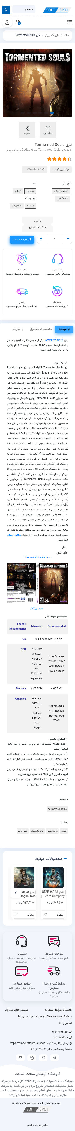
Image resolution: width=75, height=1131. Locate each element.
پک (34, 184)
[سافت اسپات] (37, 1109)
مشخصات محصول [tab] (41, 329)
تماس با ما (65, 1023)
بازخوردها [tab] (17, 329)
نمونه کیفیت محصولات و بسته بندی (51, 1016)
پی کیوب (58, 169)
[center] (6, 10)
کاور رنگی (66, 184)
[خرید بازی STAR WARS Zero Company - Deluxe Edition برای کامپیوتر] (53, 877)
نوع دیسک (30, 198)
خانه (66, 35)
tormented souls (57, 809)
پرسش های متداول (16, 1010)
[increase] (41, 239)
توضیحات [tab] (64, 329)
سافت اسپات (14, 535)
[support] (32, 1057)
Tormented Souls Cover (38, 558)
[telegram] (54, 1057)
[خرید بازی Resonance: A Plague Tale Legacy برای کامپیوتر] (23, 877)
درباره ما (23, 1016)
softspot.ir (33, 1103)
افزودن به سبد (22, 239)
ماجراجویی (52, 831)
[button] (59, 893)
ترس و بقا (23, 831)
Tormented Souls (53, 340)
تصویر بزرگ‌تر (37, 608)
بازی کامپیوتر (52, 35)
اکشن (64, 831)
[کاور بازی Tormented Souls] (37, 583)
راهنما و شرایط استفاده (58, 1010)
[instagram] (43, 1057)
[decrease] (68, 239)
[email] (20, 1057)
